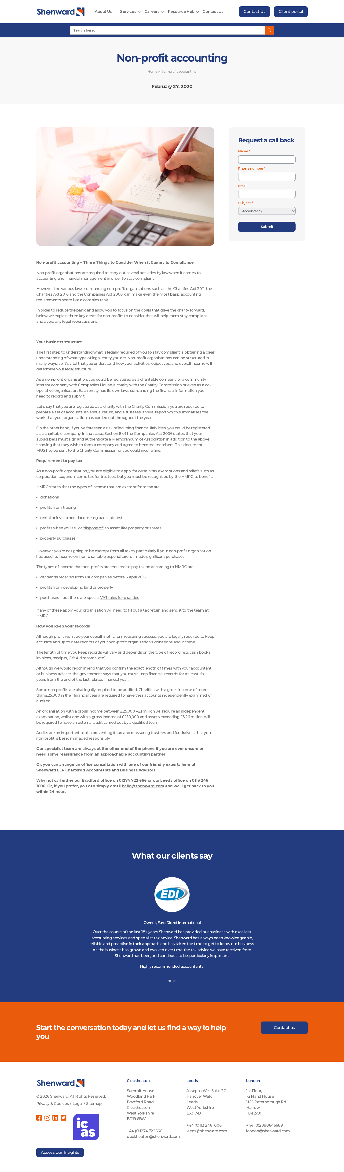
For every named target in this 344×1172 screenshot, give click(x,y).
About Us (103, 11)
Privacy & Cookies (52, 1103)
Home (152, 71)
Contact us (284, 1027)
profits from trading (58, 507)
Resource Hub (181, 11)
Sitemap (94, 1103)
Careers (152, 11)
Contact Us (213, 11)
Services (128, 11)
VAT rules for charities (119, 597)
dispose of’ (94, 528)
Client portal (291, 11)
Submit (267, 226)
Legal (78, 1103)
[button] (169, 981)
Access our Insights (60, 1152)
